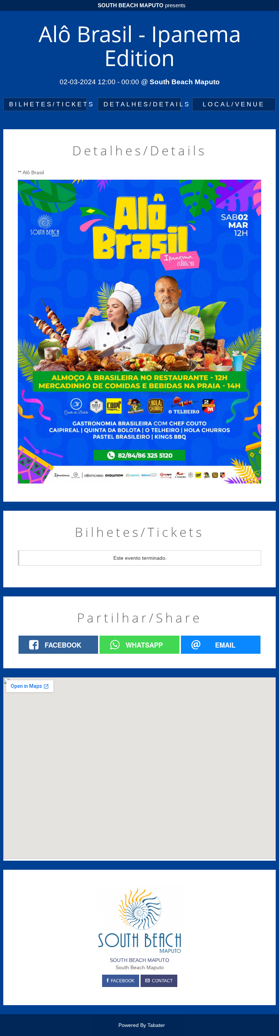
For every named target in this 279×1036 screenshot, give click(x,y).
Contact (161, 980)
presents (142, 5)
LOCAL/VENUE (234, 104)
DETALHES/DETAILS (142, 104)
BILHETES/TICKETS (48, 104)
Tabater (156, 1025)
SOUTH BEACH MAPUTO (139, 960)
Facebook (121, 980)
